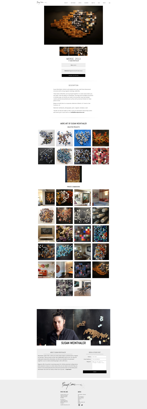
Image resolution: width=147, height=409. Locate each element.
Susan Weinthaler (74, 61)
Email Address (87, 359)
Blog (79, 401)
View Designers (81, 396)
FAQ (79, 399)
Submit (95, 372)
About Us (79, 398)
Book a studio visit (81, 402)
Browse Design (81, 397)
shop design (73, 2)
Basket (104, 2)
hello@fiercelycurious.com (77, 112)
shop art (66, 2)
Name (89, 356)
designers (86, 2)
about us (93, 2)
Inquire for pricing (73, 75)
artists (80, 2)
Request (89, 361)
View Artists (80, 394)
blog (99, 2)
